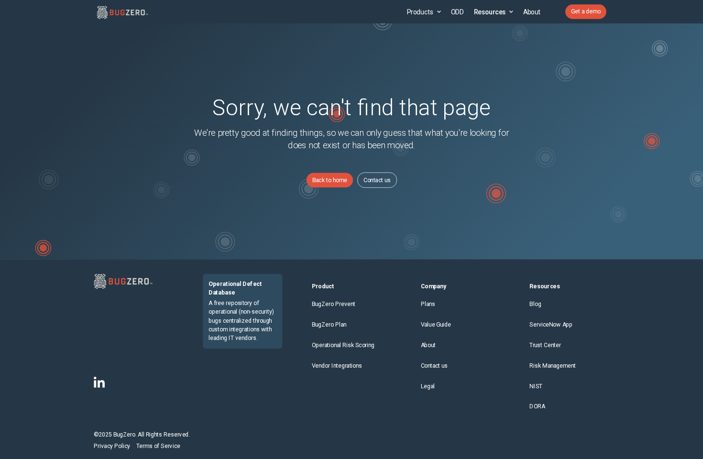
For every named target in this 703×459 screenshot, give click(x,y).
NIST (535, 386)
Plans (428, 304)
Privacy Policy (112, 446)
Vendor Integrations (337, 365)
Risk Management (552, 365)
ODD (457, 11)
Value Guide (436, 324)
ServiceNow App (550, 324)
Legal (428, 386)
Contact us (377, 180)
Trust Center (544, 345)
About (531, 11)
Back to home (329, 180)
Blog (535, 304)
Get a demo (585, 11)
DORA (537, 406)
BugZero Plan (329, 324)
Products (420, 11)
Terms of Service (158, 446)
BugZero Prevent (333, 304)
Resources (490, 11)
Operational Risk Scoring (343, 345)
